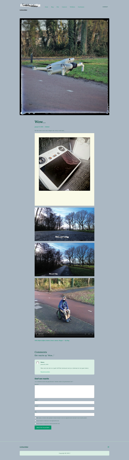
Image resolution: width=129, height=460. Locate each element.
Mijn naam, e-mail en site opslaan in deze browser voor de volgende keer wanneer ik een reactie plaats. (61, 417)
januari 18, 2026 (44, 364)
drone (52, 340)
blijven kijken (42, 340)
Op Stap (67, 340)
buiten (48, 340)
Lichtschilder (23, 10)
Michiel (47, 127)
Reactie (37, 384)
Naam (36, 400)
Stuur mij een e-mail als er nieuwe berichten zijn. (48, 423)
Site (36, 412)
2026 (36, 340)
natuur (56, 340)
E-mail (36, 406)
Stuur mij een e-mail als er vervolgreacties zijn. (48, 420)
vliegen (61, 340)
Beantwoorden (45, 372)
